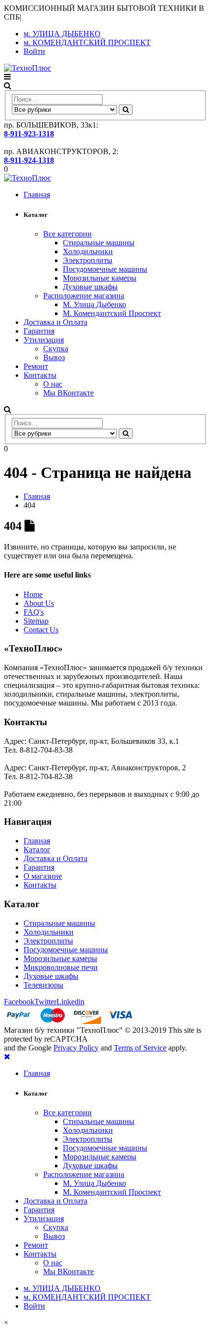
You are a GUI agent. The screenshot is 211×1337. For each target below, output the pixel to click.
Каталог (37, 849)
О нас (52, 384)
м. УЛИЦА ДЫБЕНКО (62, 33)
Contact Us (41, 630)
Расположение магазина (83, 295)
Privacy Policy (76, 1048)
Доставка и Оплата (55, 322)
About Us (39, 603)
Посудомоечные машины (105, 269)
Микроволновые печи (61, 967)
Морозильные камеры (99, 278)
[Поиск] (125, 110)
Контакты (40, 375)
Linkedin (70, 1001)
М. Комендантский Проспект (112, 313)
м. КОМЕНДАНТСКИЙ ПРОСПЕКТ (87, 42)
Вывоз (54, 357)
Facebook (19, 1001)
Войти (34, 51)
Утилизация (44, 340)
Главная (37, 194)
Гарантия (39, 331)
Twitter (45, 1001)
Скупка (55, 348)
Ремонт (36, 366)
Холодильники (88, 251)
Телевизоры (43, 985)
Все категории (67, 234)
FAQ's (34, 612)
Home (33, 594)
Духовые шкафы (90, 287)
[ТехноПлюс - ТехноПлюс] (27, 68)
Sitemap (36, 621)
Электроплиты (87, 260)
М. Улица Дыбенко (94, 304)
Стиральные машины (98, 242)
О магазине (43, 876)
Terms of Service (140, 1048)
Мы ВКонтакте (68, 393)
